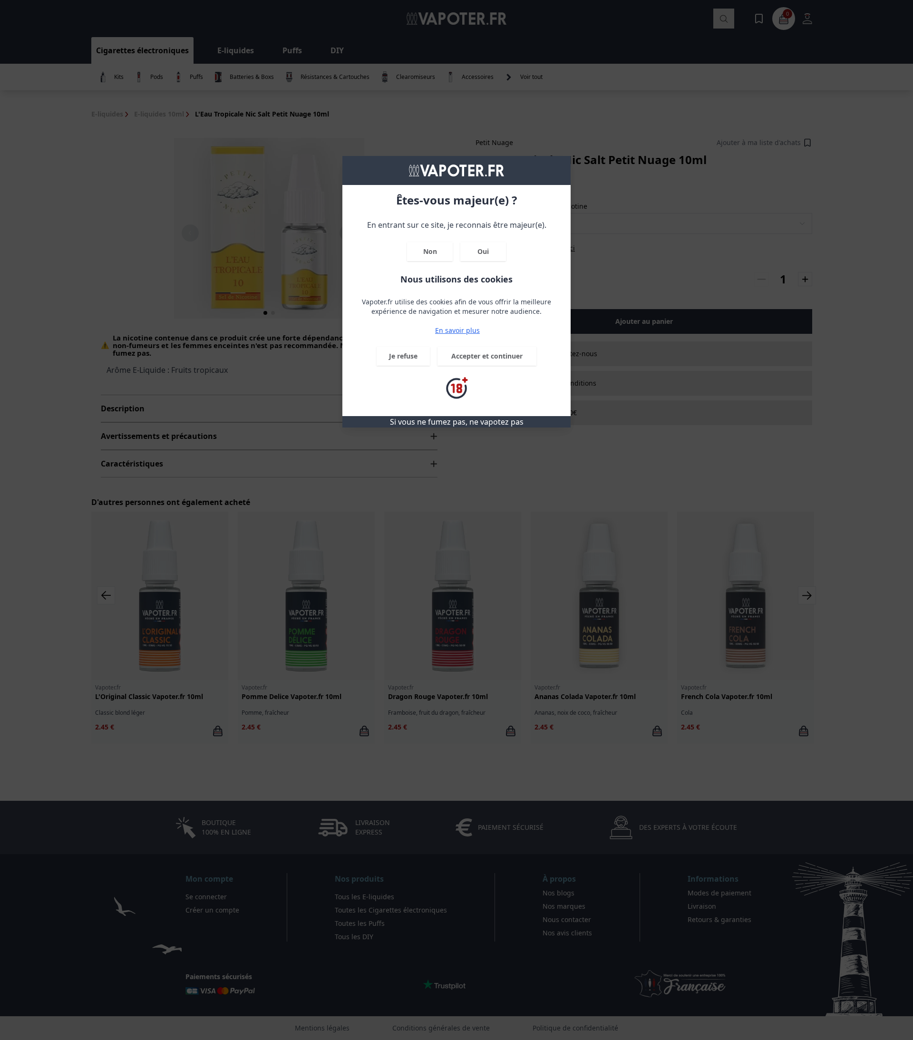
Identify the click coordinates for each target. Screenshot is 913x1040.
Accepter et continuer (487, 355)
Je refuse (403, 355)
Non (430, 251)
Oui (483, 251)
